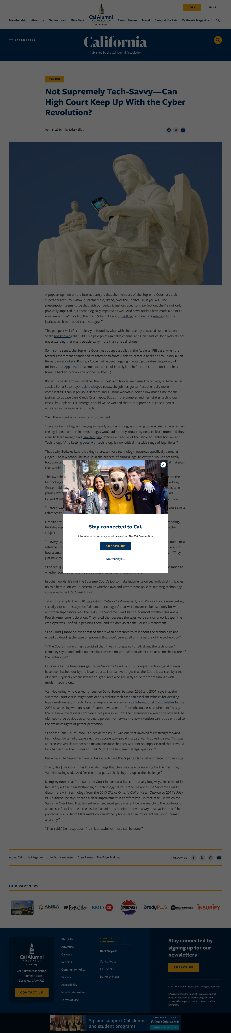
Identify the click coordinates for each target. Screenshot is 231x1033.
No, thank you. (115, 559)
